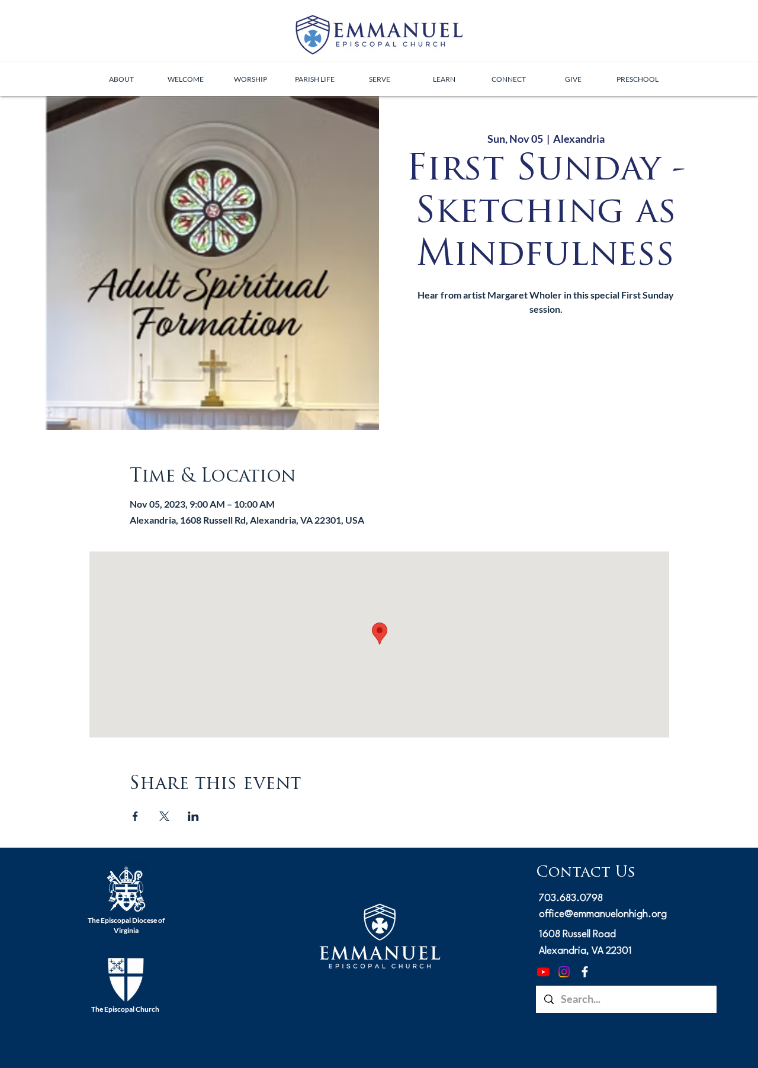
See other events (546, 374)
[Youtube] (543, 971)
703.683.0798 (571, 898)
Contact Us (585, 872)
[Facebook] (584, 971)
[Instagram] (564, 971)
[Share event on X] (164, 816)
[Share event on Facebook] (135, 816)
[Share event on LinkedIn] (193, 816)
